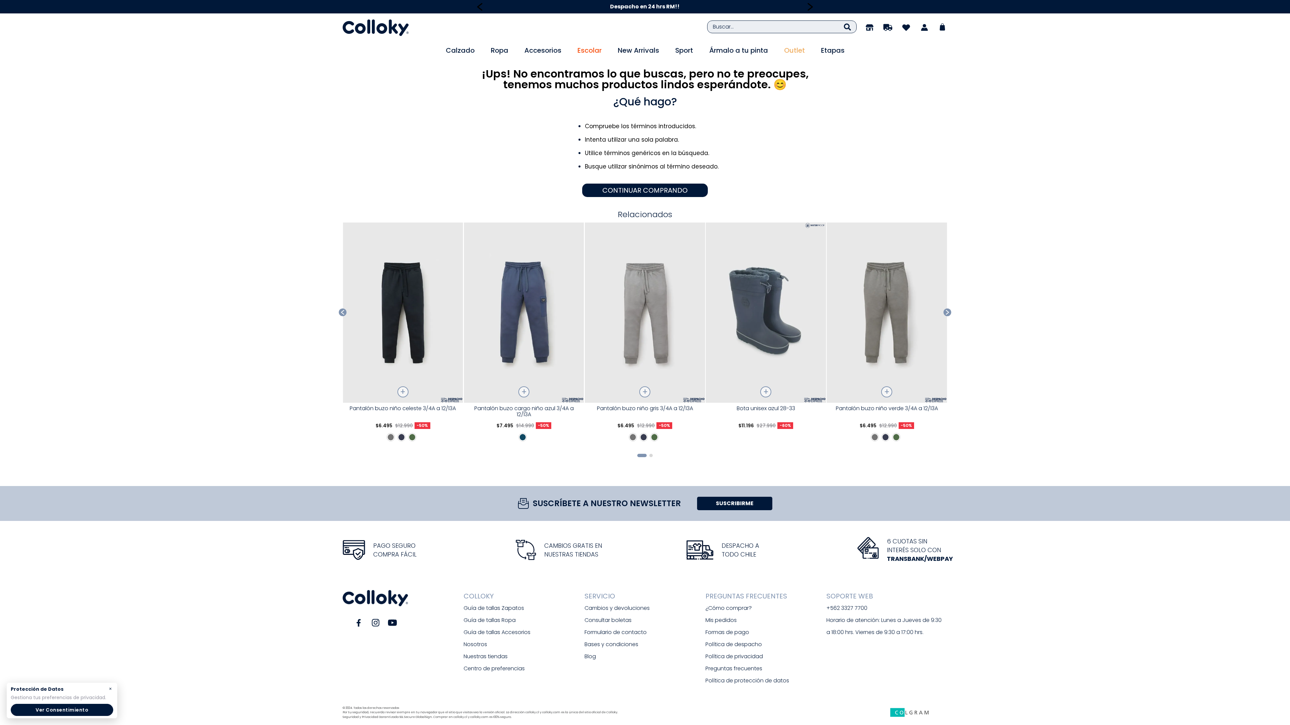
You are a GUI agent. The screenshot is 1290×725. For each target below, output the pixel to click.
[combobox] (782, 26)
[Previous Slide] (480, 6)
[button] (642, 455)
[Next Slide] (810, 6)
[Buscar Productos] (847, 27)
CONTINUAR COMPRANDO (645, 190)
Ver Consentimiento (62, 710)
